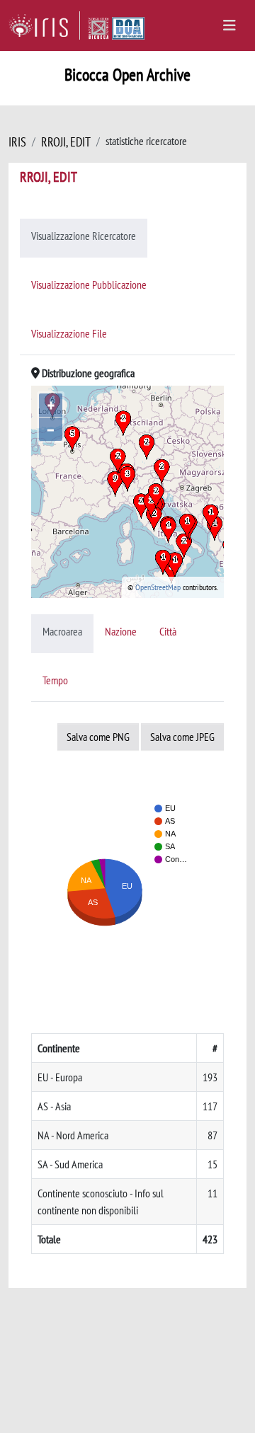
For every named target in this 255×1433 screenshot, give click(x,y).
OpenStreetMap (158, 587)
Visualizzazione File (69, 333)
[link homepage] (44, 25)
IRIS (17, 142)
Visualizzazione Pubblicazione (89, 284)
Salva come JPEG (182, 737)
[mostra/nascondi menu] (229, 25)
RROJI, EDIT (66, 142)
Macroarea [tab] (62, 631)
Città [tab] (167, 631)
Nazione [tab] (121, 631)
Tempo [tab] (55, 680)
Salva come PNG (98, 737)
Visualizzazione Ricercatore (83, 236)
